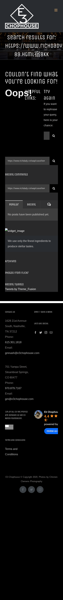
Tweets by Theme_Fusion (20, 289)
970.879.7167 (13, 388)
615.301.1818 (13, 342)
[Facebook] (35, 332)
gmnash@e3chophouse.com (22, 353)
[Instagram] (46, 332)
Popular (14, 204)
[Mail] (51, 332)
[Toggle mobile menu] (56, 10)
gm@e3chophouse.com (19, 399)
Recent (31, 204)
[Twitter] (40, 332)
